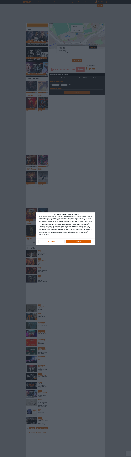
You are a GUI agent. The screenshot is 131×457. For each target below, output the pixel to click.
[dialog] (65, 228)
